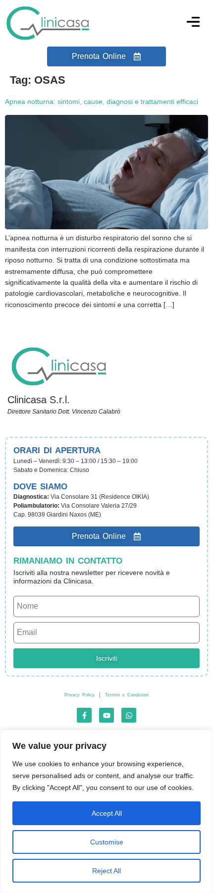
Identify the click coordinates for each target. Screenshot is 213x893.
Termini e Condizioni (127, 694)
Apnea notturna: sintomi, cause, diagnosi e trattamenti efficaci (101, 101)
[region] (106, 811)
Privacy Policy (79, 694)
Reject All (106, 871)
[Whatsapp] (128, 715)
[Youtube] (106, 715)
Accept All (107, 813)
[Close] (203, 738)
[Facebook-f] (84, 715)
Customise (106, 842)
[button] (193, 23)
